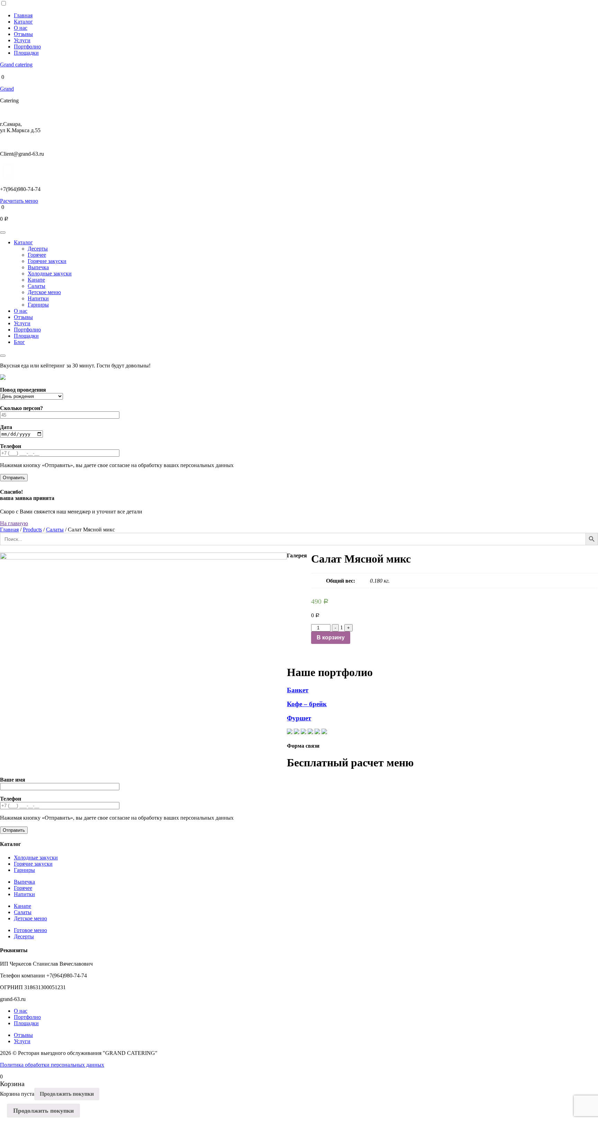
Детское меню (44, 292)
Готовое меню (30, 930)
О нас (20, 28)
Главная (23, 15)
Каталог (23, 22)
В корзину (331, 637)
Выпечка (38, 267)
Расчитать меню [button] (19, 201)
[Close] (3, 356)
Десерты (38, 249)
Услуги (22, 40)
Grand (7, 89)
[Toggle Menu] (3, 232)
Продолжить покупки (67, 1094)
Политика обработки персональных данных (52, 1065)
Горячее (37, 255)
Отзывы (23, 34)
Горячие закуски (47, 261)
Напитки (38, 298)
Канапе (36, 280)
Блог (19, 342)
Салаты (36, 286)
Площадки (26, 53)
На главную (14, 523)
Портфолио (27, 46)
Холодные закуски (50, 273)
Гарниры (38, 305)
